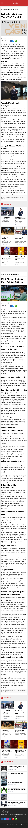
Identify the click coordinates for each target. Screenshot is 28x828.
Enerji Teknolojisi (6, 690)
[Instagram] (7, 819)
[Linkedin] (10, 819)
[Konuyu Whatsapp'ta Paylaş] (16, 41)
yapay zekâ (3, 198)
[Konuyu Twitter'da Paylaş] (13, 41)
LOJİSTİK (9, 8)
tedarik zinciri (16, 197)
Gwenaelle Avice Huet (13, 690)
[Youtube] (13, 819)
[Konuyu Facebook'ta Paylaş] (11, 41)
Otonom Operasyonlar (22, 690)
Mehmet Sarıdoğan (6, 197)
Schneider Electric (4, 691)
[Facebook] (2, 819)
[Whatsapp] (16, 819)
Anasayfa (4, 8)
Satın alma (12, 197)
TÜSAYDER (22, 197)
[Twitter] (5, 819)
